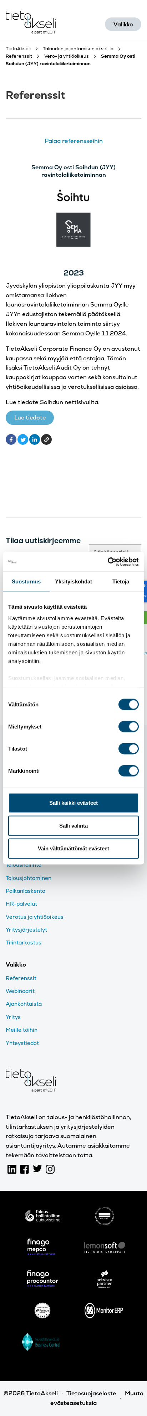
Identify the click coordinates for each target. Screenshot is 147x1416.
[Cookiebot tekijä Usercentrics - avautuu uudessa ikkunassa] (107, 561)
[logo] (42, 1217)
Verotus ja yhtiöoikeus (35, 916)
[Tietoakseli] (31, 24)
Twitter (37, 1169)
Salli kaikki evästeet (73, 803)
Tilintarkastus (23, 942)
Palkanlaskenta (25, 890)
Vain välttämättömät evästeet (73, 848)
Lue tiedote (30, 417)
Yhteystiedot (22, 1043)
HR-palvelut (21, 903)
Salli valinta (73, 826)
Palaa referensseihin (74, 141)
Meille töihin (21, 1029)
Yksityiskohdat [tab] (73, 581)
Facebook (24, 1169)
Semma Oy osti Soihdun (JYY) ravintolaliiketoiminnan (73, 171)
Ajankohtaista (24, 1003)
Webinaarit (20, 991)
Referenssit (21, 978)
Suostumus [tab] (26, 581)
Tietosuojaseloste (91, 1393)
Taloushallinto (23, 864)
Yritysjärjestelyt (26, 929)
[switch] (128, 726)
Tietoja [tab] (121, 581)
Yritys (13, 1017)
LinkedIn (12, 1169)
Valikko (123, 24)
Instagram (50, 1169)
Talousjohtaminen (28, 878)
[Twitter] (22, 439)
